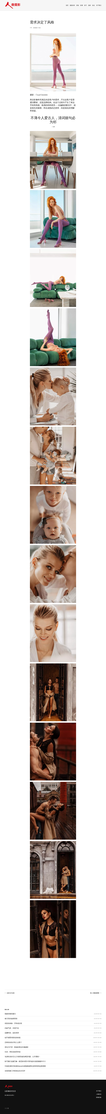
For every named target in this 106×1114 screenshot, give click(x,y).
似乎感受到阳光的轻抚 (12, 1037)
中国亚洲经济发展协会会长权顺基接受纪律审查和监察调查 (25, 1066)
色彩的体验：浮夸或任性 (13, 1023)
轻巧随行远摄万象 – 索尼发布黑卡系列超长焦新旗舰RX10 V (25, 1061)
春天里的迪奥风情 (11, 1018)
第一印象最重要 (94, 993)
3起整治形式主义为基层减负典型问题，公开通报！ (22, 1056)
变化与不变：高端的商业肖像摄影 (16, 1047)
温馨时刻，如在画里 (12, 1033)
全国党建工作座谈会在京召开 (15, 1071)
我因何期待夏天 (10, 1014)
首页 (67, 5)
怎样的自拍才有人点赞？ (13, 1042)
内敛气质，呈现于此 (12, 1028)
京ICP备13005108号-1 (9, 1095)
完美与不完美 (10, 993)
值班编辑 (35, 27)
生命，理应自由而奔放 (12, 1052)
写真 (40, 27)
